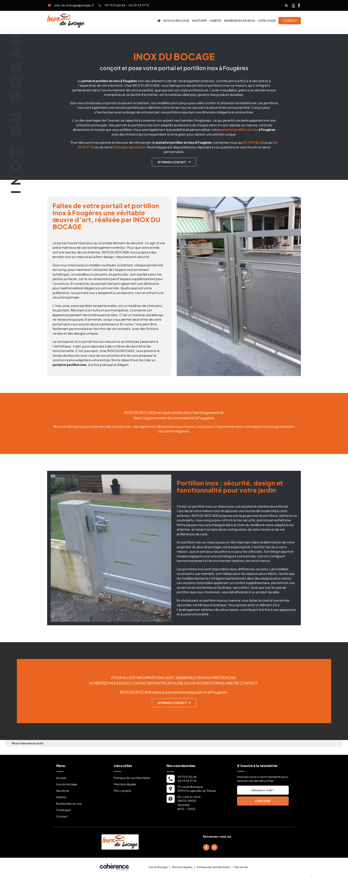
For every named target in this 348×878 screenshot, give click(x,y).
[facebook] (299, 5)
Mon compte (122, 790)
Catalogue (63, 810)
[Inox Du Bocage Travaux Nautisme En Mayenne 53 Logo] (65, 15)
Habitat (61, 797)
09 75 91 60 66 (115, 5)
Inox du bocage (66, 784)
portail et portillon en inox (239, 130)
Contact (62, 816)
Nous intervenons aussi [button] (28, 743)
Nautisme (62, 790)
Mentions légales (125, 784)
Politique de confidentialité (132, 777)
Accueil (61, 777)
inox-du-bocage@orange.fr (74, 5)
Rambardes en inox (69, 803)
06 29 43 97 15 (139, 5)
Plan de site (241, 867)
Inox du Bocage (158, 867)
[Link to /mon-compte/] (293, 5)
